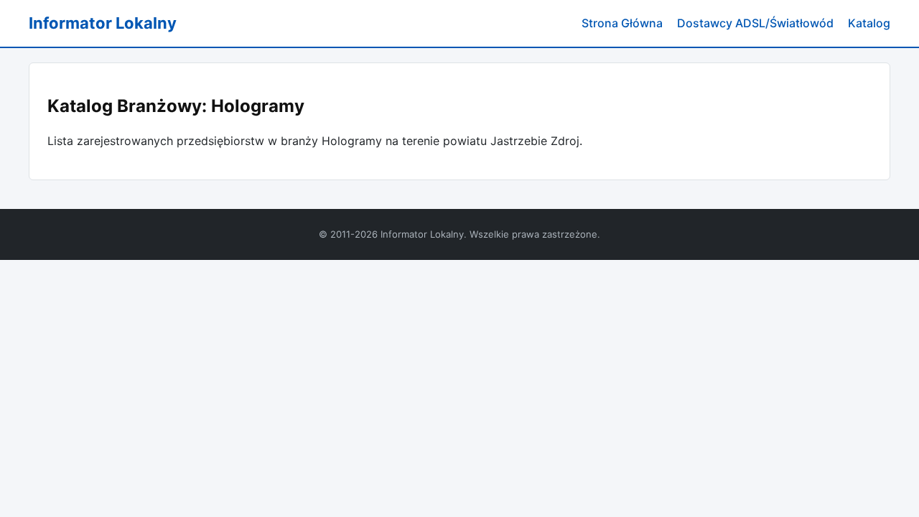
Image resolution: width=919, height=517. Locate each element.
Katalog (869, 23)
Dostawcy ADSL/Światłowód (755, 23)
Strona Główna (622, 23)
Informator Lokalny (103, 23)
